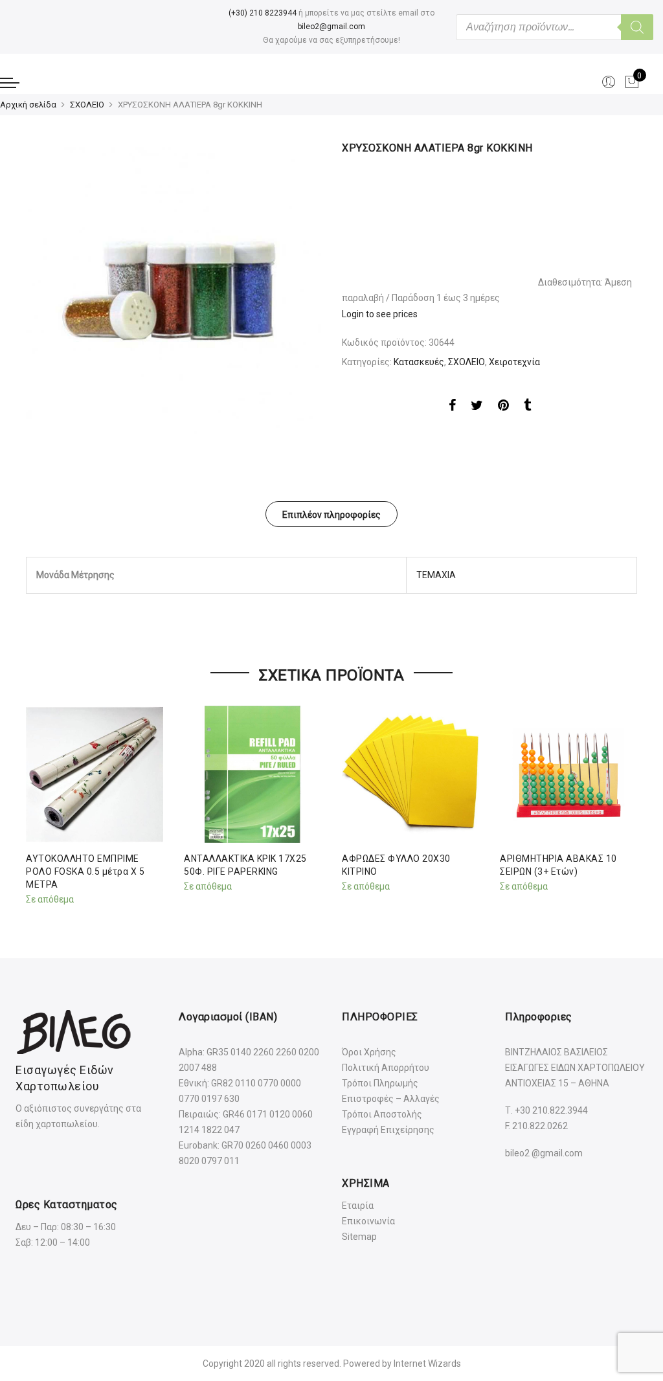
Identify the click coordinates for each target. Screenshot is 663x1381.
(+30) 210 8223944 (263, 12)
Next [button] (625, 803)
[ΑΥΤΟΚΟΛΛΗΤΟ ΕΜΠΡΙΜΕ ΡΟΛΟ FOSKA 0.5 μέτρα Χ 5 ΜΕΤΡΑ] (94, 774)
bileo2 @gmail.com (544, 1153)
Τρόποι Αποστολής (382, 1114)
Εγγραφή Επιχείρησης (388, 1130)
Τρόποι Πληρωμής (380, 1083)
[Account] (608, 82)
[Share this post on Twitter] (477, 407)
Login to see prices (380, 314)
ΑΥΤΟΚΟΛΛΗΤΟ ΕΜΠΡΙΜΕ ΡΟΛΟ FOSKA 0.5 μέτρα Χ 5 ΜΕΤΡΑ (85, 871)
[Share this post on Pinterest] (503, 407)
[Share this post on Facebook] (452, 407)
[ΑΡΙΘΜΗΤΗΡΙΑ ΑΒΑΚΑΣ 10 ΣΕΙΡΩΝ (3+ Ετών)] (568, 774)
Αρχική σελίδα (28, 104)
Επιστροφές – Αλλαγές (391, 1099)
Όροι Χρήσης (369, 1052)
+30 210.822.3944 (551, 1110)
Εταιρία (358, 1205)
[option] (173, 288)
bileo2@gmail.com (331, 26)
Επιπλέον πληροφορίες (331, 515)
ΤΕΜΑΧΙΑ (436, 575)
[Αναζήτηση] (637, 27)
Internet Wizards (427, 1363)
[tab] (331, 514)
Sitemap (359, 1236)
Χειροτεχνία (514, 362)
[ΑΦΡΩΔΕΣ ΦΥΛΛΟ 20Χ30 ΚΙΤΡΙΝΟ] (410, 774)
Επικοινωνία (368, 1221)
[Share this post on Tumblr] (527, 407)
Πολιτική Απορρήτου (385, 1067)
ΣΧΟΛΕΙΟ (87, 104)
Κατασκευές (419, 362)
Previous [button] (37, 803)
